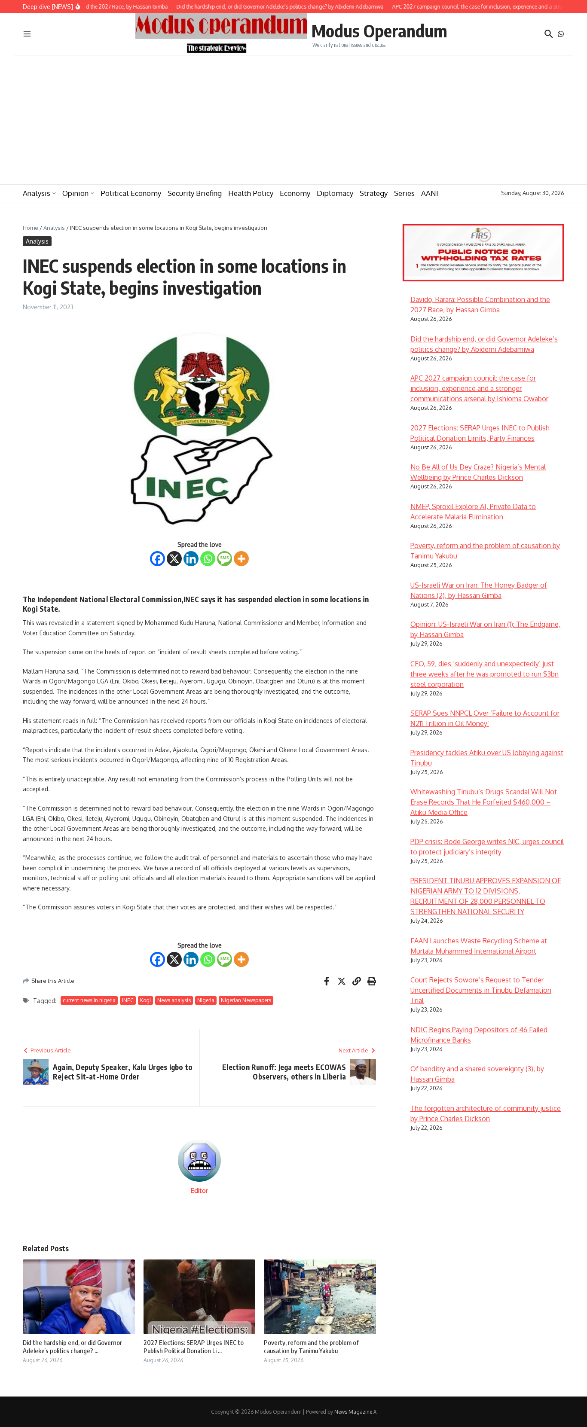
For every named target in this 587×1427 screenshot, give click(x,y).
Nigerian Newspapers (246, 1000)
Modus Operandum (379, 30)
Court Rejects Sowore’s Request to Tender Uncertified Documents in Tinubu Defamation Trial (480, 990)
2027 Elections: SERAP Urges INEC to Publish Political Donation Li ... (194, 1347)
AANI (429, 193)
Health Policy (250, 193)
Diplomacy (335, 193)
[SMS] (224, 558)
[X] (174, 558)
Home (30, 227)
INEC (128, 1000)
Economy (295, 193)
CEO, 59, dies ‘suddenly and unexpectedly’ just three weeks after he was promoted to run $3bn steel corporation (484, 674)
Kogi (145, 1000)
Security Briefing (195, 193)
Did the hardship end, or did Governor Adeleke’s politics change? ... (72, 1347)
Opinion (75, 193)
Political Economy (131, 193)
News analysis (174, 1000)
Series (404, 193)
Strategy (374, 193)
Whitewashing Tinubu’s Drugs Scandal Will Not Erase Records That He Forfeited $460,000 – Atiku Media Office (483, 802)
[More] (241, 558)
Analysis (36, 193)
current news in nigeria (89, 1000)
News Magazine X (355, 1412)
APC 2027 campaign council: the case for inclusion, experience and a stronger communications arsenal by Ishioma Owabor (479, 388)
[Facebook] (157, 558)
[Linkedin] (191, 558)
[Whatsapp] (207, 558)
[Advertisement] (293, 120)
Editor (199, 1190)
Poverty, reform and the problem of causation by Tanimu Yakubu (311, 1347)
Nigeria (205, 1000)
